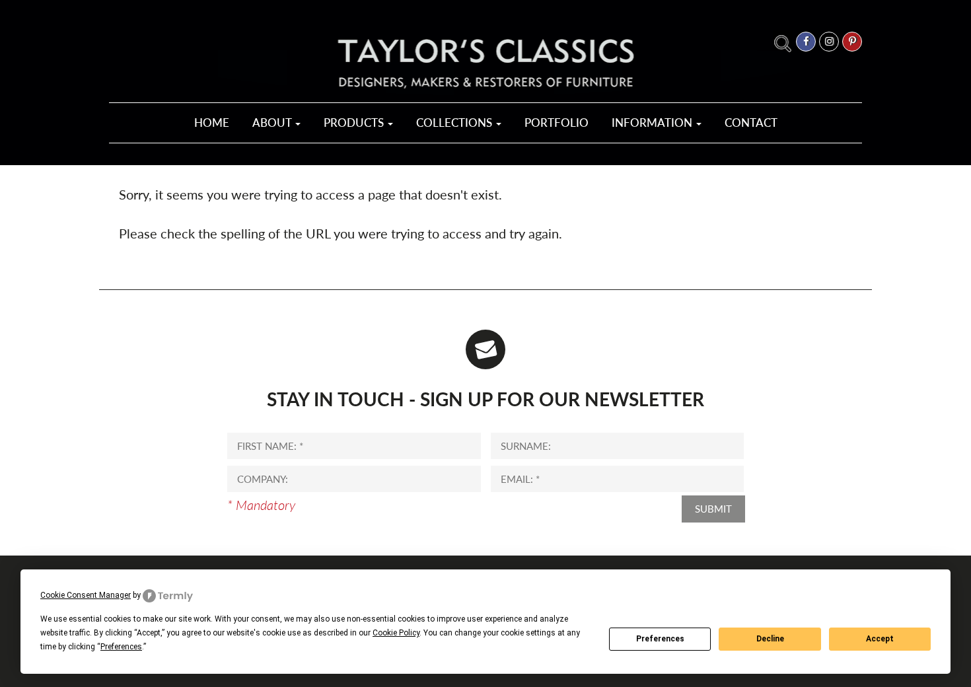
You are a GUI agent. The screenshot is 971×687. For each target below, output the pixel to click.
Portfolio (556, 122)
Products (355, 122)
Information (653, 122)
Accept (880, 638)
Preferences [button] (121, 646)
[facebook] (806, 42)
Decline (770, 638)
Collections (455, 122)
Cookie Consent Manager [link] (85, 595)
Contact (751, 122)
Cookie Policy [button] (396, 632)
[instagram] (829, 42)
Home (211, 122)
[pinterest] (852, 42)
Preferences (660, 638)
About (273, 122)
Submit (713, 509)
